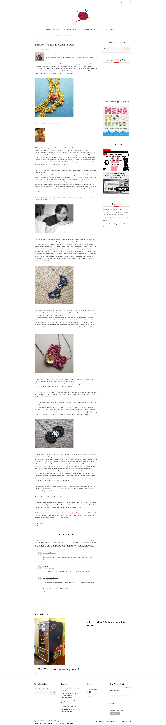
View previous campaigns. (117, 710)
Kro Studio (42, 515)
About (103, 29)
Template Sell (69, 723)
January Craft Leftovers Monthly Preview (85, 542)
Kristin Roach (46, 49)
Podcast (56, 29)
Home (48, 29)
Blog (117, 721)
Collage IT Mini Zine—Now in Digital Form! (115, 218)
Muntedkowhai (86, 57)
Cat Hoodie (79, 505)
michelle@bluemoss (49, 553)
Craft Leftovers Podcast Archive (104, 721)
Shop (112, 29)
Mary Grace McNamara (50, 578)
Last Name (113, 703)
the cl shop (87, 515)
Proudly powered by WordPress (44, 723)
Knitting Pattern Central (73, 507)
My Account (123, 721)
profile (37, 41)
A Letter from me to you (110, 221)
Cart (130, 721)
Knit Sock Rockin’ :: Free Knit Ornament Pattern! (49, 542)
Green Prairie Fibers (74, 513)
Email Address (115, 690)
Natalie (45, 566)
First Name (113, 697)
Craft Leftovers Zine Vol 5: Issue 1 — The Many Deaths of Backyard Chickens (71, 695)
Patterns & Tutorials (71, 29)
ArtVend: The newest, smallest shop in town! (57, 669)
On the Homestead (89, 29)
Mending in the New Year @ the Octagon (115, 209)
